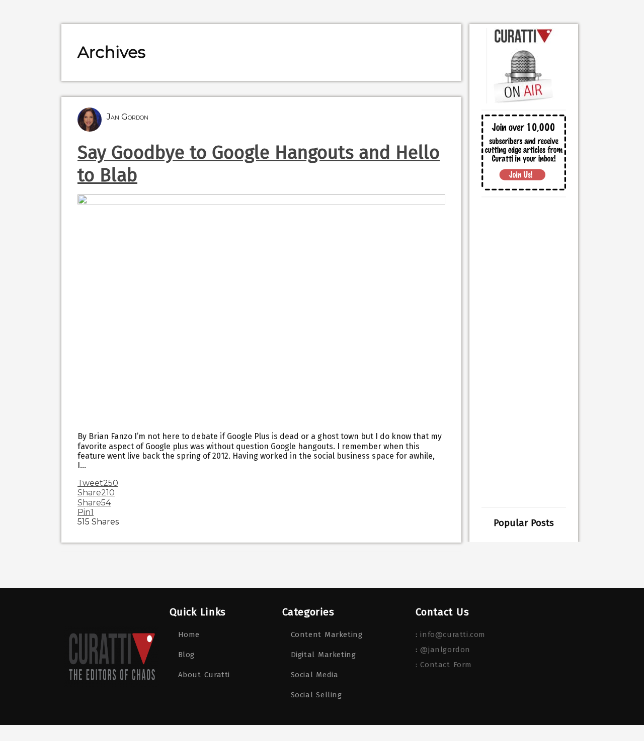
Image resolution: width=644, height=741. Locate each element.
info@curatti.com (453, 634)
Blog (186, 654)
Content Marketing (327, 634)
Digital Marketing (323, 654)
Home (189, 634)
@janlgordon (445, 649)
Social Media (315, 674)
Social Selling (316, 694)
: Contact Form (444, 664)
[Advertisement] (523, 352)
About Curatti (204, 674)
